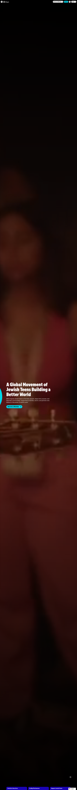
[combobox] (72, 789)
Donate (66, 1)
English (72, 788)
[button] (2, 2)
